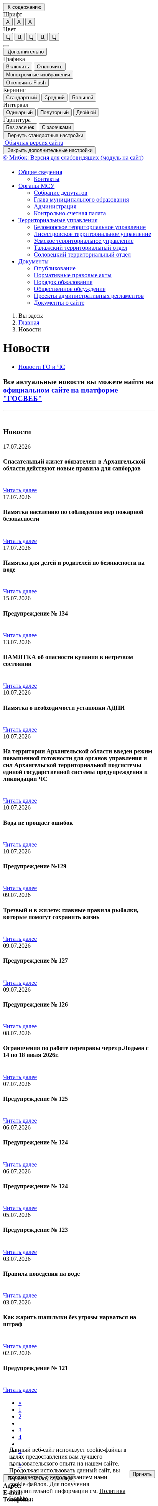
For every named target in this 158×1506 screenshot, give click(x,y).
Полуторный (54, 112)
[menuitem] (86, 176)
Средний (54, 97)
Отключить (50, 66)
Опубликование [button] (55, 268)
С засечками (56, 127)
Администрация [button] (55, 206)
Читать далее (20, 490)
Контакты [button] (46, 179)
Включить (17, 66)
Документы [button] (33, 261)
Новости (29, 329)
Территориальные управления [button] (57, 220)
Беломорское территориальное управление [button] (90, 227)
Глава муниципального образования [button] (81, 199)
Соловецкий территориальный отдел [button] (82, 254)
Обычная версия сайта (33, 142)
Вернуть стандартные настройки (44, 135)
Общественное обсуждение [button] (69, 289)
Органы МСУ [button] (36, 186)
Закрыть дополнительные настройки (49, 150)
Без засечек (20, 127)
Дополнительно (25, 52)
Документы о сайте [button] (59, 302)
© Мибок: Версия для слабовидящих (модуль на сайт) (73, 157)
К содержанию (23, 7)
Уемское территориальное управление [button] (83, 241)
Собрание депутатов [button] (60, 192)
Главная (28, 322)
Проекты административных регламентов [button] (89, 295)
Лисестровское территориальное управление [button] (92, 234)
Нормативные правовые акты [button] (73, 275)
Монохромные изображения (38, 75)
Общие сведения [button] (40, 172)
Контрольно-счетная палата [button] (70, 213)
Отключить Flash (26, 83)
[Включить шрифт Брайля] (6, 46)
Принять (142, 1474)
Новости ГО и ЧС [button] (41, 367)
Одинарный (19, 112)
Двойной (86, 112)
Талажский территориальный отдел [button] (80, 247)
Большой (82, 97)
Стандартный (21, 97)
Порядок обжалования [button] (63, 282)
